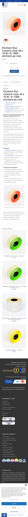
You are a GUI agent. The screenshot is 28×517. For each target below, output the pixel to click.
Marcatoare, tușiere (7, 443)
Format (6, 62)
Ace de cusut (6, 436)
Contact (4, 415)
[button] (26, 485)
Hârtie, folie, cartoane (8, 451)
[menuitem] (18, 5)
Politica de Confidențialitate (17, 515)
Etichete (16, 75)
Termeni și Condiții (7, 515)
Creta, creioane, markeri (9, 438)
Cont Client (4, 401)
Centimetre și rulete (8, 447)
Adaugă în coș (14, 71)
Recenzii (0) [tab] (6, 85)
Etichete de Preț (21, 75)
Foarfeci (5, 445)
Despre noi (5, 413)
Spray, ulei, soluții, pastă (9, 454)
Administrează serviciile (13, 499)
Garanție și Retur (6, 404)
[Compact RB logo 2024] (11, 5)
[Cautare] (20, 5)
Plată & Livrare (5, 403)
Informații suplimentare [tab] (15, 82)
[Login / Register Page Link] (18, 5)
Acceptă (14, 503)
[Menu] (24, 5)
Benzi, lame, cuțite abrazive (9, 440)
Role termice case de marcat (10, 456)
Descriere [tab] (6, 82)
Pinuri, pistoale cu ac (8, 452)
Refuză (14, 507)
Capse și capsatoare (8, 449)
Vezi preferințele (14, 511)
